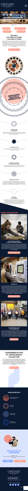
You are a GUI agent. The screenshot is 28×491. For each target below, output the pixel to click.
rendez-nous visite (14, 49)
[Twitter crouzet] (13, 485)
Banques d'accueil (20, 28)
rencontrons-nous (14, 252)
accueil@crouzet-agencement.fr (14, 479)
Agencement (8, 31)
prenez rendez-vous (14, 296)
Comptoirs (6, 28)
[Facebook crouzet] (10, 485)
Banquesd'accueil (12, 406)
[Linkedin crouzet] (16, 485)
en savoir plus (14, 367)
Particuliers (21, 31)
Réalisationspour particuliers (13, 422)
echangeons (15, 339)
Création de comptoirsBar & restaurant (14, 398)
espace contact (8, 461)
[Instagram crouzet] (18, 485)
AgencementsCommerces (12, 414)
